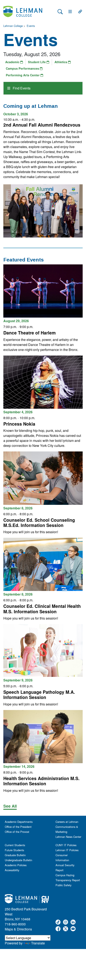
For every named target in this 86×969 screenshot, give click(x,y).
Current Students (15, 845)
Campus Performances (23, 68)
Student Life (37, 62)
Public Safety (63, 885)
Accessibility (12, 870)
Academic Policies (16, 865)
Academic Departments (19, 822)
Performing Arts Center (23, 75)
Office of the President (18, 827)
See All (10, 806)
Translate (38, 943)
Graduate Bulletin (15, 855)
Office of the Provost (17, 832)
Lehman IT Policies (67, 850)
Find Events (21, 88)
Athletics (61, 62)
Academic (12, 62)
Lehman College (13, 26)
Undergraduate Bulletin (18, 860)
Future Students (14, 850)
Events (31, 26)
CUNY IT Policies (66, 845)
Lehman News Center (68, 837)
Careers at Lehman (67, 822)
